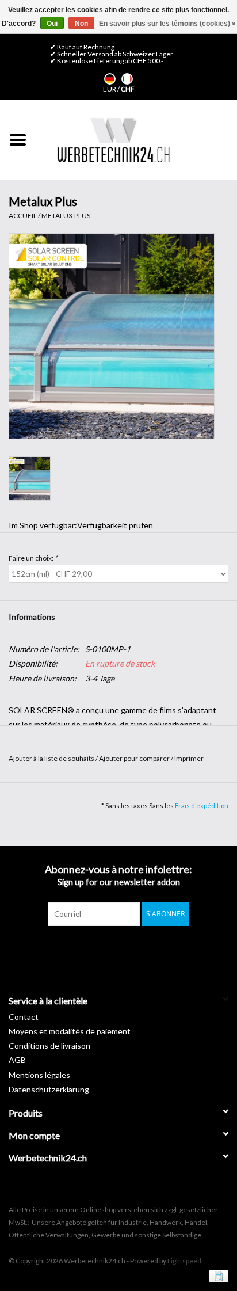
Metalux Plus (65, 215)
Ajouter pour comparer (135, 758)
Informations (32, 617)
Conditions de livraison (49, 1045)
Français (127, 79)
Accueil (23, 215)
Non (81, 24)
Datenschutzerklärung (49, 1089)
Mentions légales (39, 1075)
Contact (24, 1017)
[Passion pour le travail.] (113, 139)
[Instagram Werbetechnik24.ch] (129, 949)
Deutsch (110, 79)
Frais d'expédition (201, 805)
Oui (52, 24)
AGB (17, 1060)
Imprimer (189, 758)
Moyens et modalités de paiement (70, 1031)
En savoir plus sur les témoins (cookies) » (167, 24)
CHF (128, 89)
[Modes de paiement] (216, 1275)
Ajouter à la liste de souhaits (52, 758)
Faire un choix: (33, 558)
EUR (110, 89)
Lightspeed (184, 1260)
